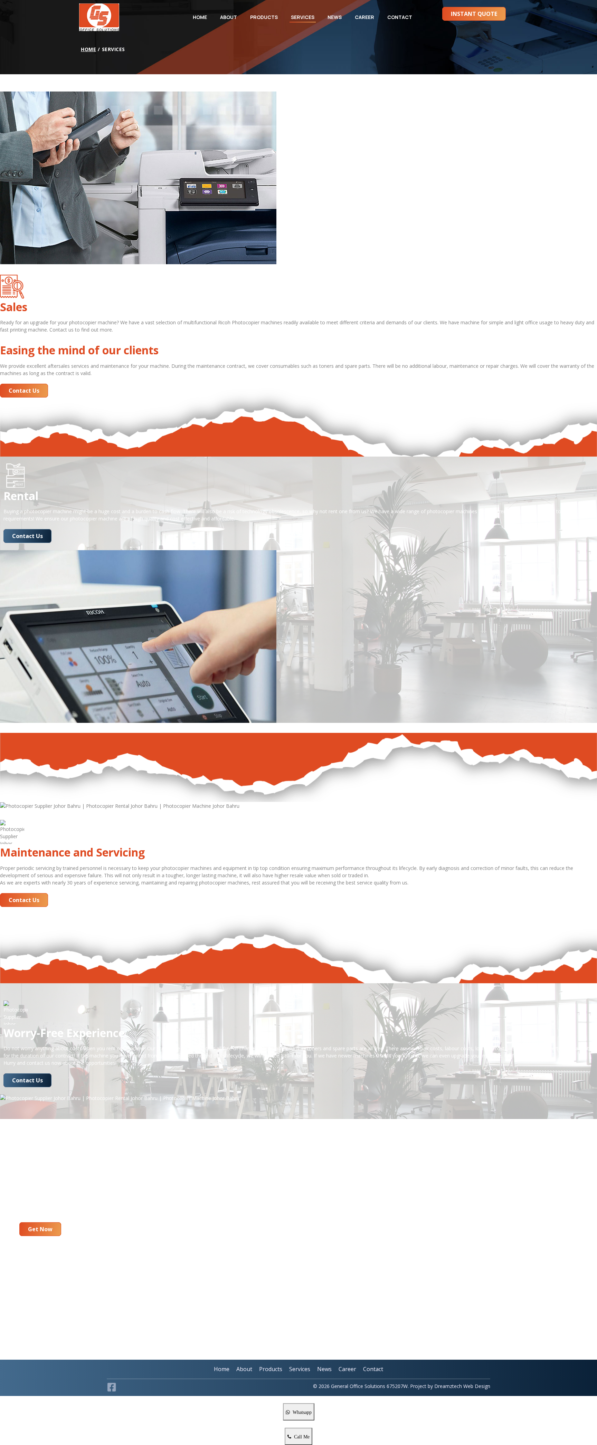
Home (200, 17)
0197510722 (72, 1273)
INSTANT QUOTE (474, 14)
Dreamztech (448, 1386)
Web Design (476, 1386)
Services (302, 17)
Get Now (40, 1229)
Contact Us (24, 390)
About (228, 17)
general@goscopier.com (53, 1328)
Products (264, 17)
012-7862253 (41, 1273)
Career (364, 17)
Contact (399, 17)
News (335, 17)
